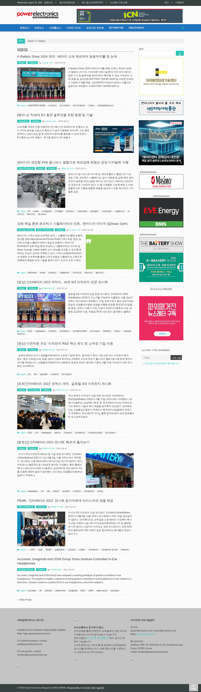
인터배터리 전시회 (109, 550)
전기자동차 (64, 105)
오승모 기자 (74, 230)
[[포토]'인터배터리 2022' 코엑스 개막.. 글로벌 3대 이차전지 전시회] (41, 412)
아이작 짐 (77, 273)
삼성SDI (43, 374)
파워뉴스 (39, 27)
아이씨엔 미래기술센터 (92, 688)
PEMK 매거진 (67, 168)
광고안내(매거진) (67, 2)
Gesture (48, 591)
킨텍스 (91, 105)
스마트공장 (106, 211)
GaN (40, 550)
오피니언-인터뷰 (95, 27)
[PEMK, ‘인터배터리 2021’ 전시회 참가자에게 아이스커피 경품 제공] (41, 529)
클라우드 (99, 273)
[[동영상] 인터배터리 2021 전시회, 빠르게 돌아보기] (110, 470)
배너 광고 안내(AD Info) (92, 2)
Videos (32, 62)
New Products (26, 168)
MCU (83, 591)
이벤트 (82, 550)
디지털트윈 (47, 211)
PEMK (48, 550)
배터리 (57, 433)
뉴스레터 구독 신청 (118, 2)
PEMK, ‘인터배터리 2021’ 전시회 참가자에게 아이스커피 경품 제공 (65, 500)
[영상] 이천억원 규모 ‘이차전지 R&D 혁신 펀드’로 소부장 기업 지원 (65, 343)
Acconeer (32, 591)
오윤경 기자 (47, 63)
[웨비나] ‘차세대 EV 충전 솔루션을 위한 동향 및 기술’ (55, 115)
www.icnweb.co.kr (146, 634)
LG (29, 374)
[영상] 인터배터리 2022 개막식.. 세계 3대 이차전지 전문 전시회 (62, 282)
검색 (141, 49)
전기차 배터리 (79, 105)
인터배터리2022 (80, 331)
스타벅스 (72, 550)
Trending (23, 121)
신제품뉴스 (55, 27)
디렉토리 (180, 2)
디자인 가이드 (73, 27)
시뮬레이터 (64, 273)
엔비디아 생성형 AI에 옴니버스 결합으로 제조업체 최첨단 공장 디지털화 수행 (73, 162)
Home (31, 41)
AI (29, 211)
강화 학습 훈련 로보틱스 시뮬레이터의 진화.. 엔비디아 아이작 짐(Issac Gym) (72, 223)
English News (136, 27)
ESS (30, 331)
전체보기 (24, 27)
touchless (115, 591)
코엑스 (117, 331)
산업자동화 (82, 211)
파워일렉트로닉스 (105, 105)
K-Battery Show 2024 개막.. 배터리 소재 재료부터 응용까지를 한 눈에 (67, 56)
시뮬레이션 (119, 211)
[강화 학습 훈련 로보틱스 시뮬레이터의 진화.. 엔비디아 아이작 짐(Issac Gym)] (110, 252)
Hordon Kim (50, 121)
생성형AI (94, 211)
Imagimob (73, 591)
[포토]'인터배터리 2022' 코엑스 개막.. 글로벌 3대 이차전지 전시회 (64, 384)
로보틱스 (70, 211)
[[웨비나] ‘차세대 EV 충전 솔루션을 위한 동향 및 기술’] (113, 139)
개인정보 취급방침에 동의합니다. (162, 363)
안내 (167, 2)
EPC (33, 550)
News (22, 62)
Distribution (116, 27)
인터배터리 (64, 331)
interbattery (40, 331)
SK (35, 374)
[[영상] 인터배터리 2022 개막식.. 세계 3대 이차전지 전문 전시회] (41, 310)
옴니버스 (42, 214)
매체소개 (48, 2)
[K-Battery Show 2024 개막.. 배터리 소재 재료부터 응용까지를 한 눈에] (41, 84)
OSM (91, 591)
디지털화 (59, 211)
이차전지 (52, 105)
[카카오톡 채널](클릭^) (97, 638)
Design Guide (26, 230)
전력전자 (107, 331)
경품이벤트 (59, 550)
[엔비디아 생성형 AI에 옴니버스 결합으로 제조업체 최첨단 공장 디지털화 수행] (41, 190)
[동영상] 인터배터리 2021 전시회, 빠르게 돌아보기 (53, 442)
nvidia (35, 211)
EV (36, 433)
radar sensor (102, 591)
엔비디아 (31, 214)
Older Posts (25, 600)
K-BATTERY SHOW (36, 105)
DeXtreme (32, 273)
